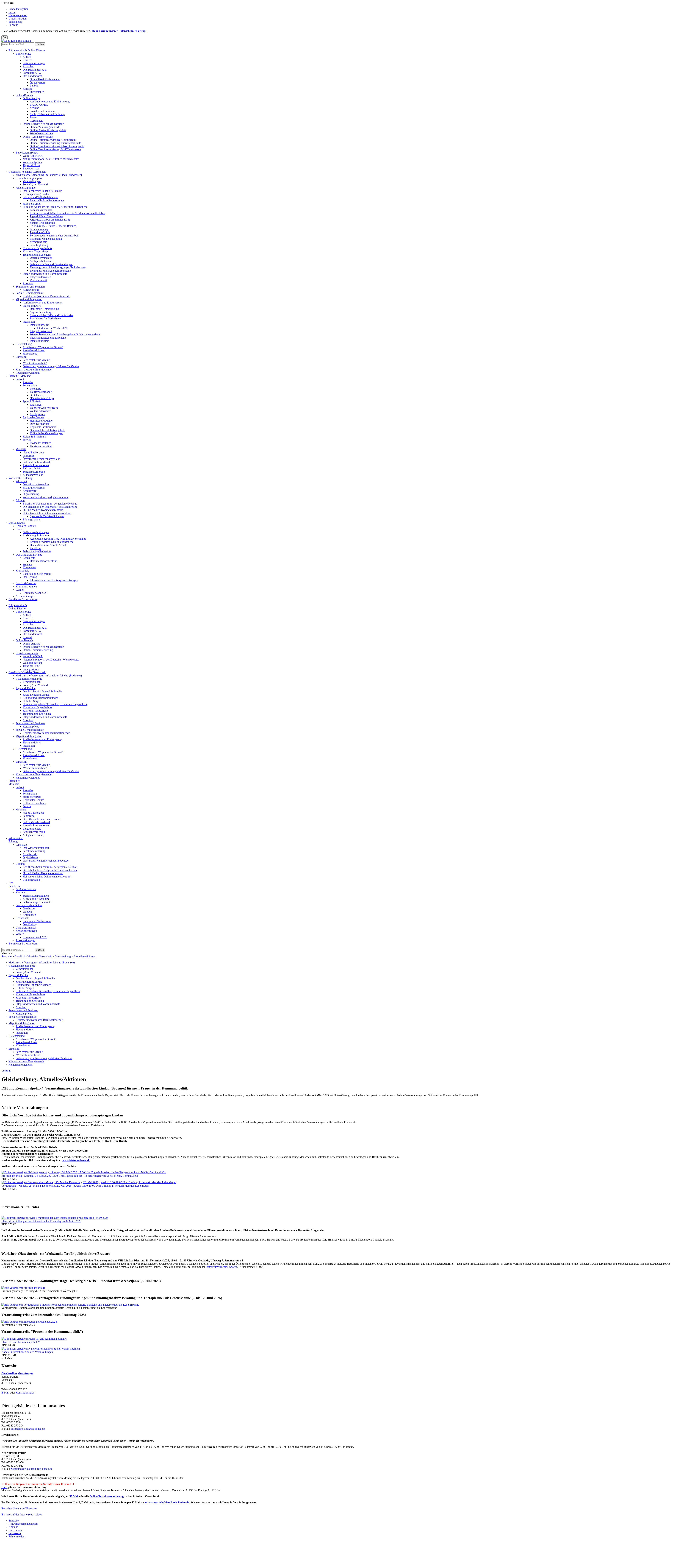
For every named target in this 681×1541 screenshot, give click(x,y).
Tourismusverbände (41, 391)
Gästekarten (36, 395)
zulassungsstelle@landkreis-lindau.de (31, 1468)
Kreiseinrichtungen (26, 586)
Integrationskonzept (41, 331)
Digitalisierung (31, 493)
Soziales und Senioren (42, 111)
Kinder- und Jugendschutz (37, 248)
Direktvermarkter (39, 423)
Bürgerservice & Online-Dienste (27, 50)
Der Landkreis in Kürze (29, 554)
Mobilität (21, 449)
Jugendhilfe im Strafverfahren (46, 216)
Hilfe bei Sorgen (32, 203)
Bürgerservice (23, 53)
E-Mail (5, 1392)
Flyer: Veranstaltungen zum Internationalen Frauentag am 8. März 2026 (41, 1221)
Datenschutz (15, 1530)
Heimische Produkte (41, 420)
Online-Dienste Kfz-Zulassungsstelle (43, 123)
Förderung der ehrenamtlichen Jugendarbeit (54, 235)
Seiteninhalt (15, 21)
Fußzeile (13, 24)
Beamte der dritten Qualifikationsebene (51, 541)
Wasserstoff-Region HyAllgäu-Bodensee (45, 497)
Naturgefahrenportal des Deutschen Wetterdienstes (51, 158)
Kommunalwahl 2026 (35, 592)
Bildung (20, 500)
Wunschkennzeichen (41, 133)
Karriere (27, 60)
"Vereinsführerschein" (35, 363)
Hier (4, 1487)
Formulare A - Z (32, 72)
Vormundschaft (38, 280)
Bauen (33, 117)
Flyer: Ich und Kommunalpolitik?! (20, 1342)
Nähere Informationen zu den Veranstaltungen (27, 1351)
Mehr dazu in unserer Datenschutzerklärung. (119, 30)
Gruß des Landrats (26, 525)
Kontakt (27, 88)
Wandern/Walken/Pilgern (44, 407)
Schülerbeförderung (34, 471)
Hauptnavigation (18, 15)
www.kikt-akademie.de (76, 1160)
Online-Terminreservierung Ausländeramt (53, 139)
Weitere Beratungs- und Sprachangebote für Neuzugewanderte (65, 334)
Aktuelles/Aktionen (34, 350)
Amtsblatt (28, 66)
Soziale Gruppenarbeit (42, 222)
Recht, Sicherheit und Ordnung (47, 114)
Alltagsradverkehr (33, 474)
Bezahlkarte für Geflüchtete (45, 318)
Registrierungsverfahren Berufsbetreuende (46, 296)
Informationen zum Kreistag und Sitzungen (54, 580)
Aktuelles (28, 382)
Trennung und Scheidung (37, 254)
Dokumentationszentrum (43, 560)
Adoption (28, 283)
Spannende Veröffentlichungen (47, 516)
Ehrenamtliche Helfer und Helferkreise (51, 315)
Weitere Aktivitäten (40, 411)
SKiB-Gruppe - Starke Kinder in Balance (53, 225)
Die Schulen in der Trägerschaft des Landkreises (50, 506)
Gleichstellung (24, 343)
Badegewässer (31, 168)
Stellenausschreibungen (36, 532)
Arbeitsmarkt (30, 490)
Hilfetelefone (30, 353)
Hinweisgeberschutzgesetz (23, 1523)
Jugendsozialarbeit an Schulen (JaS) (50, 219)
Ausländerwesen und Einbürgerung (50, 101)
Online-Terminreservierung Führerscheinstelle (55, 142)
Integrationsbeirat (39, 324)
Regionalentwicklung (28, 372)
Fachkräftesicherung (34, 487)
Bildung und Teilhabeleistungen (40, 197)
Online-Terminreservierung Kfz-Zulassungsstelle (57, 146)
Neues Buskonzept (33, 452)
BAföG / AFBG (39, 104)
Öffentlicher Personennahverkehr (41, 458)
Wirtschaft (21, 481)
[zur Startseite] (16, 40)
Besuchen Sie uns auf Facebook (19, 1508)
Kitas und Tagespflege (35, 251)
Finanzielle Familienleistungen (47, 200)
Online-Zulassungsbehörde (45, 127)
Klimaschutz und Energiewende (33, 369)
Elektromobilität (32, 468)
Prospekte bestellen (40, 442)
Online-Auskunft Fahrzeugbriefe (48, 130)
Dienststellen (37, 91)
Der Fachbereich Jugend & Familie (42, 190)
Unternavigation (18, 18)
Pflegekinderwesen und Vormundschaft (45, 273)
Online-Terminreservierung (38, 136)
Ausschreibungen (25, 596)
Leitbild (34, 85)
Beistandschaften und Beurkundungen (51, 264)
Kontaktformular (25, 1392)
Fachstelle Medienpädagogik (46, 238)
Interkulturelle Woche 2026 (52, 328)
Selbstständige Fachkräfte (37, 551)
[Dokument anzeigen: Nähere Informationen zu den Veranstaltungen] (40, 1348)
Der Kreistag (30, 576)
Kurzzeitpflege (31, 289)
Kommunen (29, 567)
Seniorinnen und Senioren (30, 286)
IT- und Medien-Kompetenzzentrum (43, 509)
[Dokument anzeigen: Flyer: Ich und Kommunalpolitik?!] (34, 1338)
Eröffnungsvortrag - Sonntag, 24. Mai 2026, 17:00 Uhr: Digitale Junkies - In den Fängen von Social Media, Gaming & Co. (70, 1175)
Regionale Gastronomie (43, 426)
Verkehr (34, 107)
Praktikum (35, 548)
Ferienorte (35, 388)
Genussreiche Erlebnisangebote (47, 430)
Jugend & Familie (25, 187)
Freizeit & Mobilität (20, 375)
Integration (29, 321)
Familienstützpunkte (41, 209)
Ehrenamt (21, 356)
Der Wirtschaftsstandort (36, 484)
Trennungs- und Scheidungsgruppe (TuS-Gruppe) (57, 267)
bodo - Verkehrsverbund (36, 462)
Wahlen (20, 589)
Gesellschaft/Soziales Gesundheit (27, 171)
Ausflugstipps (37, 414)
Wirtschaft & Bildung (20, 478)
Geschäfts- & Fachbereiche (45, 79)
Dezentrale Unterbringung (44, 308)
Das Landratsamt (32, 75)
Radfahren (35, 404)
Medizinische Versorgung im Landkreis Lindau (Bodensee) (49, 174)
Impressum (15, 1533)
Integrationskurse (39, 340)
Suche (12, 12)
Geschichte (29, 557)
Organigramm (37, 82)
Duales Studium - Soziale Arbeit (48, 545)
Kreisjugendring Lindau (36, 194)
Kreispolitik (22, 570)
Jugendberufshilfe (40, 232)
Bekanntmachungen (34, 63)
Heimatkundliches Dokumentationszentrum (47, 513)
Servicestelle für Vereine (36, 359)
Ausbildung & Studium (36, 535)
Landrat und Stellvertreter (37, 573)
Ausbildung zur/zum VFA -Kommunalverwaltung (58, 538)
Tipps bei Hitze (31, 165)
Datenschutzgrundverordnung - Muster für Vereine (51, 366)
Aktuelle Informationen (36, 465)
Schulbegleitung (39, 245)
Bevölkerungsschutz (27, 152)
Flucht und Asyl (32, 305)
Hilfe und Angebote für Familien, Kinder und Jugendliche (55, 206)
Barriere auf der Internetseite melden (21, 1514)
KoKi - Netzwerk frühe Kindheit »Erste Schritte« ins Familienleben (67, 213)
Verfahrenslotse (38, 241)
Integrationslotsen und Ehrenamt (48, 337)
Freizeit (20, 379)
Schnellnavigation (19, 8)
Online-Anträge (31, 98)
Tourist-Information (41, 446)
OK (4, 37)
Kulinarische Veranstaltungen (46, 433)
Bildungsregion (31, 519)
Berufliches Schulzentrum (23, 599)
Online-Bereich (24, 95)
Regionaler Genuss (33, 417)
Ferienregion (30, 385)
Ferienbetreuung (39, 229)
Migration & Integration (29, 299)
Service (27, 439)
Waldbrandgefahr (32, 162)
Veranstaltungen (32, 181)
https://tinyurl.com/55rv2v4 (222, 1266)
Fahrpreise (28, 455)
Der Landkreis (17, 522)
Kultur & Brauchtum (34, 436)
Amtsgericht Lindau (41, 261)
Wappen (27, 564)
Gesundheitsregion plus (29, 178)
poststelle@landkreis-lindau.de (28, 1428)
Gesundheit (36, 120)
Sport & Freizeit (32, 401)
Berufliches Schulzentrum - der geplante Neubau (50, 503)
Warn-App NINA (33, 155)
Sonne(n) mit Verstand (35, 184)
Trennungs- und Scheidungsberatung (50, 270)
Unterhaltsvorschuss (41, 257)
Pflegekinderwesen (40, 276)
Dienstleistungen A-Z (35, 69)
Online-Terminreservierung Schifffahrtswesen (55, 149)
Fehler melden (16, 1536)
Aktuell (27, 56)
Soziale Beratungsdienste (30, 292)
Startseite (6, 956)
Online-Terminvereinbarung (107, 1496)
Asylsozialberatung (40, 312)
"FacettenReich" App (42, 398)
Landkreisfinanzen (26, 583)
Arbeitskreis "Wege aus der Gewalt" (43, 347)
